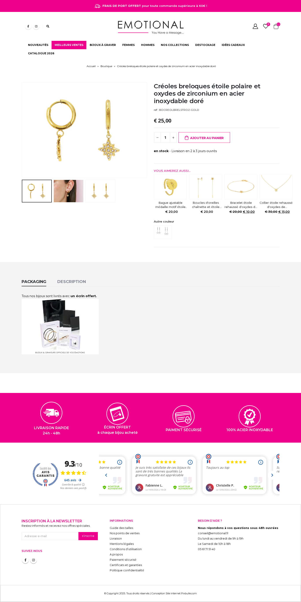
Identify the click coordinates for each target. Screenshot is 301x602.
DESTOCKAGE (205, 45)
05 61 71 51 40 (206, 549)
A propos (116, 554)
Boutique (106, 66)
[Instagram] (36, 26)
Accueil (91, 66)
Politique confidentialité (127, 570)
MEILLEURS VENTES (69, 45)
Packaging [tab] (34, 281)
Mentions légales (122, 543)
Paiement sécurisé (123, 559)
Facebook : (25, 560)
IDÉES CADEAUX (233, 45)
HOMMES (147, 45)
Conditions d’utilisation (126, 549)
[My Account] (255, 26)
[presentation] (22, 130)
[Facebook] (28, 26)
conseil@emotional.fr (213, 533)
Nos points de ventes (124, 533)
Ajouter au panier (207, 138)
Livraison (116, 538)
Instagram (33, 560)
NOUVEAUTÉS (38, 45)
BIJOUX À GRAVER (103, 45)
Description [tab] (71, 281)
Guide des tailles (121, 528)
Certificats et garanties (126, 565)
